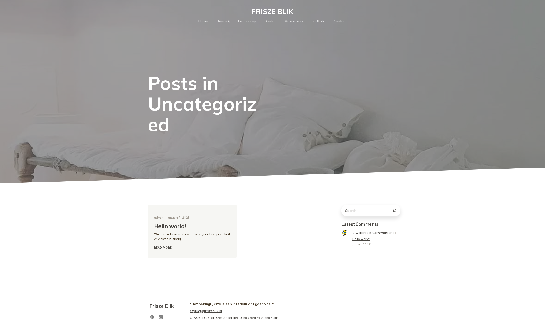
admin (159, 217)
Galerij (271, 21)
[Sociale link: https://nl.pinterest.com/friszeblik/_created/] (153, 317)
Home (203, 21)
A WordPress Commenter (372, 233)
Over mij (223, 21)
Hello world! (361, 239)
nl (220, 311)
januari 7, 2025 (178, 217)
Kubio (274, 318)
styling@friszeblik (204, 311)
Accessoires (294, 21)
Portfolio (318, 21)
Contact (340, 21)
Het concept (248, 21)
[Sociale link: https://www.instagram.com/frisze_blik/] (162, 317)
